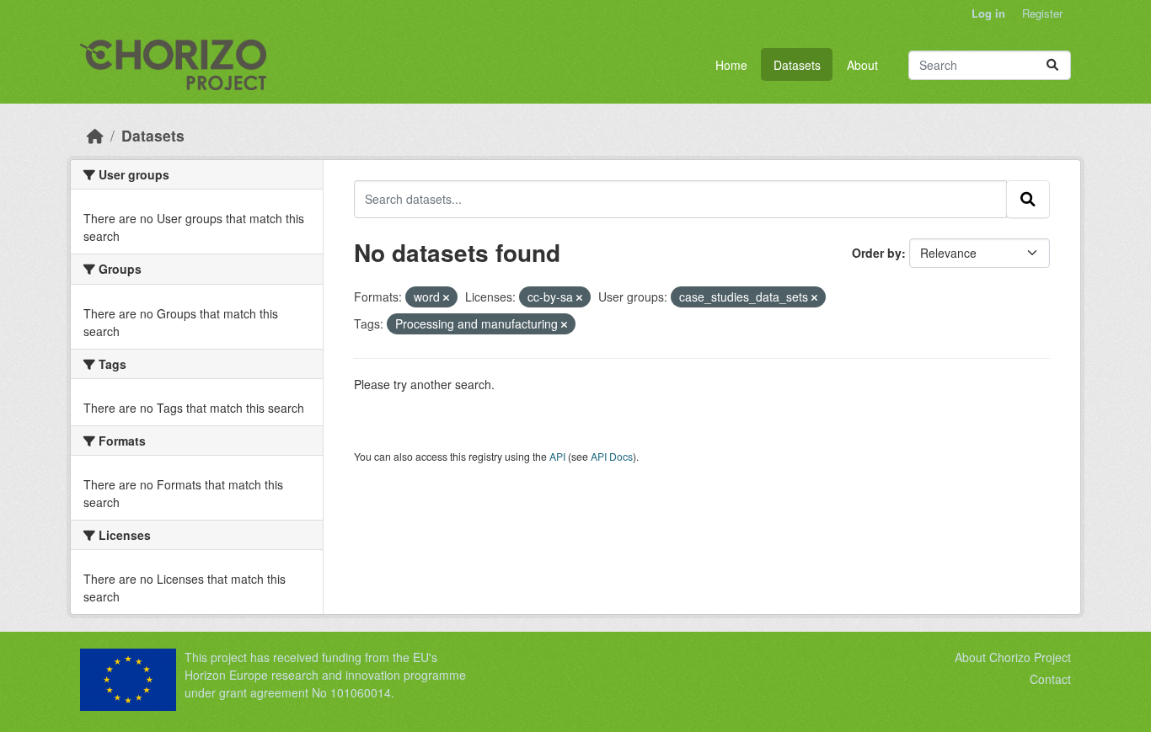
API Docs (612, 456)
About (862, 64)
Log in (988, 13)
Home (731, 64)
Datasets (797, 64)
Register (1042, 13)
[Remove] (446, 297)
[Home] (95, 135)
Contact (1050, 679)
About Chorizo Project (1013, 657)
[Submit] (1052, 65)
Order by (877, 252)
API (557, 456)
